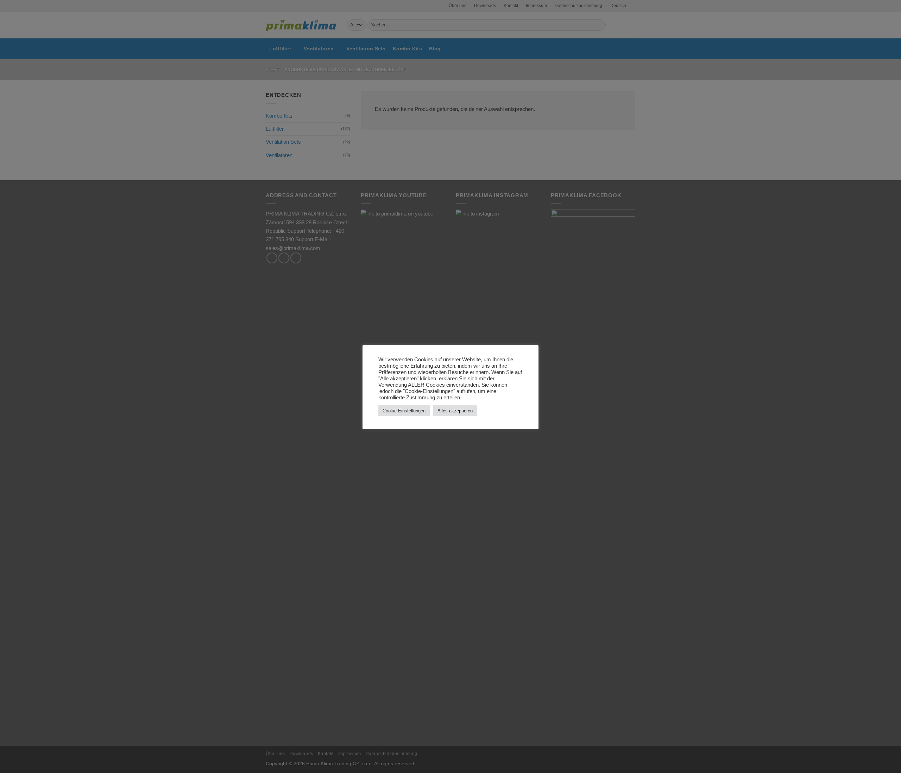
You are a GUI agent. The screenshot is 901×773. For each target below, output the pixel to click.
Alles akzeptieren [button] (455, 410)
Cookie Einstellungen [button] (404, 410)
